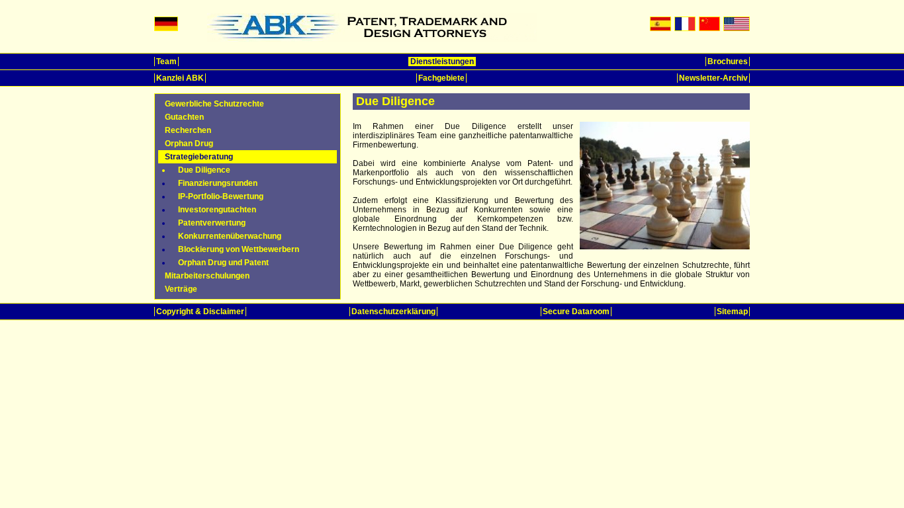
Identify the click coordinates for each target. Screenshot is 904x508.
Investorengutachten (217, 209)
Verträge (181, 289)
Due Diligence (204, 170)
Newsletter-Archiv (713, 78)
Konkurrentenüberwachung (229, 236)
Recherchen (188, 130)
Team (166, 61)
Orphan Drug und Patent (223, 262)
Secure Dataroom (576, 311)
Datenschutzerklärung (393, 311)
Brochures (727, 61)
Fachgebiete (441, 78)
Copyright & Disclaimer (200, 311)
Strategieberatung (199, 156)
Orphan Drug (189, 143)
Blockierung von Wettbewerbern (238, 249)
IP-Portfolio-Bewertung (220, 196)
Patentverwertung (212, 223)
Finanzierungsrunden (217, 183)
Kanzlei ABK (180, 78)
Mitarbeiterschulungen (207, 275)
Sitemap (732, 311)
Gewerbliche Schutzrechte (214, 103)
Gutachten (184, 117)
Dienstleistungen (442, 61)
